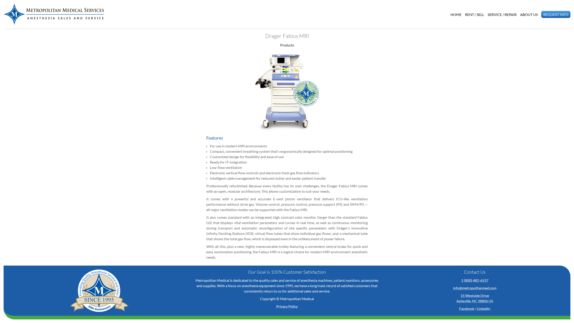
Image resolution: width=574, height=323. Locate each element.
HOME (455, 14)
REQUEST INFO (555, 14)
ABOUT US (529, 14)
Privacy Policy (287, 306)
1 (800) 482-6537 (474, 280)
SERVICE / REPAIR (502, 14)
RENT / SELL (474, 14)
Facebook (466, 308)
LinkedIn (483, 308)
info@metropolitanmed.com (474, 288)
